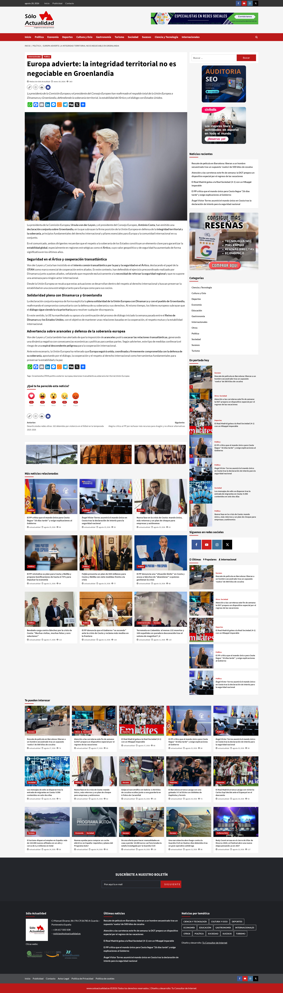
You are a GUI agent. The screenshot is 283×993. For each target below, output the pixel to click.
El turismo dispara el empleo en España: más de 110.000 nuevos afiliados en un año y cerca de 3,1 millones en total (47, 843)
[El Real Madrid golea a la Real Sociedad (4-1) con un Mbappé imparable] (200, 423)
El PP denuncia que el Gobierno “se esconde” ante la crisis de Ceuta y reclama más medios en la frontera (105, 633)
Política (39, 37)
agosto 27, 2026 (49, 748)
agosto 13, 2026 (104, 640)
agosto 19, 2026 (159, 583)
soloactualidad (35, 527)
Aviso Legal (63, 978)
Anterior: (65, 426)
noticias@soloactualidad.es (67, 933)
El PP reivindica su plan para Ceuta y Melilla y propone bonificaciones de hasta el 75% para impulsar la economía (49, 576)
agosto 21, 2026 (49, 583)
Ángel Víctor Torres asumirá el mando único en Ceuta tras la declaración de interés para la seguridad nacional (104, 520)
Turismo (119, 37)
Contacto (69, 3)
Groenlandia (37, 376)
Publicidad (57, 3)
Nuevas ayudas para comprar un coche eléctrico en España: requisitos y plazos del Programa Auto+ (93, 843)
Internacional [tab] (228, 559)
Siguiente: (146, 424)
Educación (197, 310)
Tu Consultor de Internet (214, 942)
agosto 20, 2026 (104, 583)
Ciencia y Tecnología (166, 37)
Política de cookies (105, 978)
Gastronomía (103, 37)
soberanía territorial (106, 376)
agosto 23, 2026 (191, 849)
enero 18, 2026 (59, 81)
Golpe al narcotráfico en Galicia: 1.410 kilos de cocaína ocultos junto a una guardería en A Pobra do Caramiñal (141, 792)
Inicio (47, 3)
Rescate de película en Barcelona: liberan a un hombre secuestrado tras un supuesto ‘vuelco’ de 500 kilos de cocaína (222, 165)
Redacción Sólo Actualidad (39, 81)
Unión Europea (122, 376)
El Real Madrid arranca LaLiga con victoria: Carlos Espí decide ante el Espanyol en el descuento (235, 792)
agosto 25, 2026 (49, 527)
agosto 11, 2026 (159, 640)
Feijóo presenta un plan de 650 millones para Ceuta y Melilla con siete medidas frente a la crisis (104, 576)
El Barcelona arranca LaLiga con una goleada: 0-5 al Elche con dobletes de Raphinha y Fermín (185, 792)
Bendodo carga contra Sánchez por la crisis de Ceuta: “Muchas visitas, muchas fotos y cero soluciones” (49, 633)
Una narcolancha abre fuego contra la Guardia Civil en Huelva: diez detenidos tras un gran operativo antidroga (188, 843)
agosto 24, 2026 (191, 799)
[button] (256, 37)
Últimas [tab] (196, 559)
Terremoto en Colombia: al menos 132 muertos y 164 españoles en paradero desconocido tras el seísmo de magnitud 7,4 (160, 633)
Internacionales (191, 37)
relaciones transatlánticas (84, 376)
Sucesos (146, 37)
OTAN (46, 376)
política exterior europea (61, 376)
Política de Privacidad (82, 978)
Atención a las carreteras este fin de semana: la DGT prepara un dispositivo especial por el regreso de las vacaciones (223, 174)
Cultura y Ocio (84, 37)
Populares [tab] (210, 559)
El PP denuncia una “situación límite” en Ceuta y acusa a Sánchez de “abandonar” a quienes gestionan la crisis (161, 576)
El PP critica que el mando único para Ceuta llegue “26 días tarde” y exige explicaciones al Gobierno (49, 520)
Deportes (67, 37)
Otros (195, 327)
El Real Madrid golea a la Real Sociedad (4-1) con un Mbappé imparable (221, 184)
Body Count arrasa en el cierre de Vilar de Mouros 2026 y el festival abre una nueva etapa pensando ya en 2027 (234, 843)
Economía (53, 37)
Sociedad (133, 37)
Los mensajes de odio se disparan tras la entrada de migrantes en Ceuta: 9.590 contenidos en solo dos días (232, 494)
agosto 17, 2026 (49, 640)
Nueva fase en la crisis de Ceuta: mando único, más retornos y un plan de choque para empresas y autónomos (159, 520)
